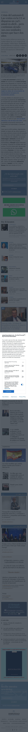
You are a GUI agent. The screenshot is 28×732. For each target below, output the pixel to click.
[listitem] (14, 362)
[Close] (25, 335)
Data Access (14, 396)
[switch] (22, 366)
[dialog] (14, 366)
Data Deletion (5, 396)
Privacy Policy (22, 396)
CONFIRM (8, 391)
